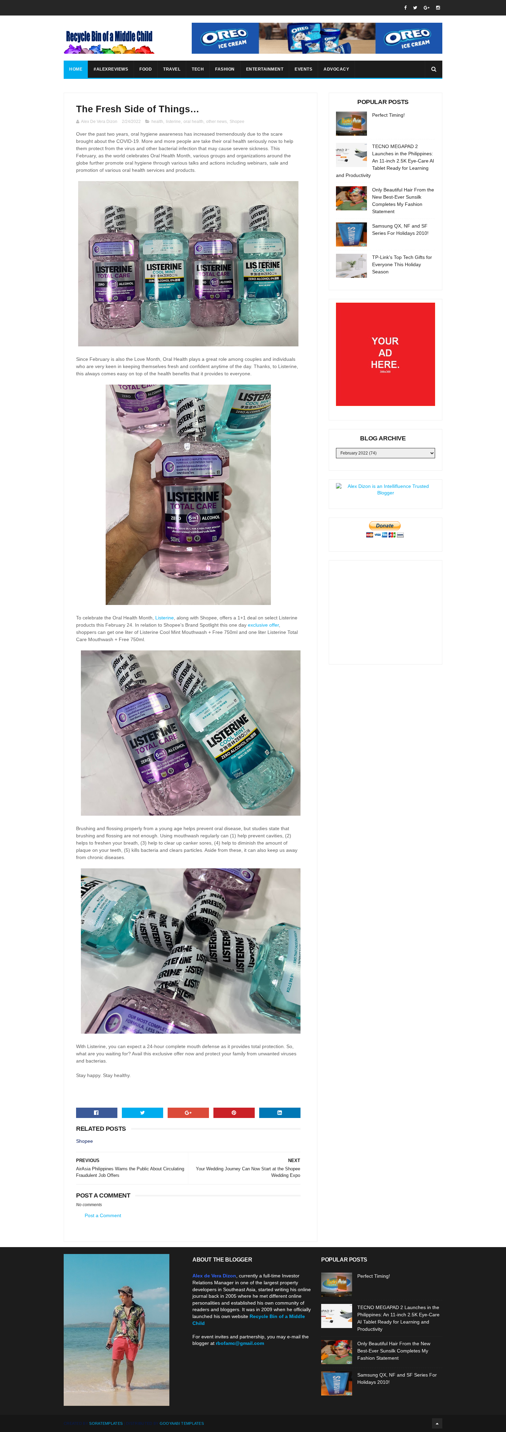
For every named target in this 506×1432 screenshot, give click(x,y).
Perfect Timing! (388, 115)
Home (75, 69)
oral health (193, 121)
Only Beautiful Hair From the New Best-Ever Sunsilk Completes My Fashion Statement (393, 1351)
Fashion (225, 69)
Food (145, 69)
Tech (198, 69)
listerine (173, 121)
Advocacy (336, 69)
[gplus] (426, 7)
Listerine (164, 617)
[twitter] (415, 7)
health (157, 121)
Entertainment (265, 69)
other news (216, 121)
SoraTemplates (106, 1423)
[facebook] (405, 7)
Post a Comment (103, 1215)
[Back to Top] (437, 1423)
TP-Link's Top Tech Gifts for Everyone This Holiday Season (402, 264)
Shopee (237, 121)
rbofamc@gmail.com (240, 1343)
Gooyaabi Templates (182, 1423)
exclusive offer (263, 625)
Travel (171, 69)
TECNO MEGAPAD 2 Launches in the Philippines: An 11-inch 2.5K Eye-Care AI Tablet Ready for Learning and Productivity (385, 161)
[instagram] (438, 7)
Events (303, 69)
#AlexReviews (111, 69)
